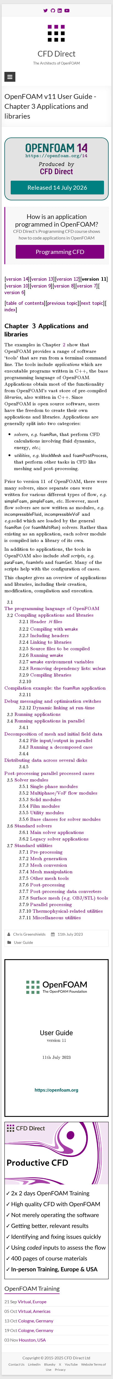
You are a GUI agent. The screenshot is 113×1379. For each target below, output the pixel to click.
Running (46, 655)
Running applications (38, 714)
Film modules (45, 806)
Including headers (49, 635)
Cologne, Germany (35, 1320)
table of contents (25, 302)
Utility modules (47, 812)
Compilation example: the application (55, 687)
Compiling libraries (50, 674)
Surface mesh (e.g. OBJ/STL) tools (69, 897)
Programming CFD (60, 251)
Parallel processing (51, 904)
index (10, 309)
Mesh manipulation (51, 871)
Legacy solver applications (59, 838)
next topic (92, 302)
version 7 (86, 285)
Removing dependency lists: (68, 668)
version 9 (41, 285)
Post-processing (47, 884)
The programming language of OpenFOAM (51, 608)
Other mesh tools (49, 878)
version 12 (67, 278)
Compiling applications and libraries (54, 614)
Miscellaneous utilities (57, 917)
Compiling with (54, 628)
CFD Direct (56, 53)
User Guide (23, 942)
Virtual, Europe (32, 1301)
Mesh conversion (48, 865)
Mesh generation (48, 858)
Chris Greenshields (29, 934)
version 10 (17, 285)
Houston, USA (32, 1339)
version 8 (64, 285)
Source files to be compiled (60, 648)
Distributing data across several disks (45, 760)
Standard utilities (33, 845)
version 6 (14, 292)
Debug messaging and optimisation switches (52, 701)
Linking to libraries (51, 642)
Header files (46, 621)
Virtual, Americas (34, 1311)
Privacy (60, 1370)
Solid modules (45, 799)
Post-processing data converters (65, 891)
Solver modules (31, 779)
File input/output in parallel (61, 740)
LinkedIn (34, 1364)
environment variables (62, 661)
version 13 (42, 278)
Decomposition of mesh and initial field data (53, 733)
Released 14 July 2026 (57, 187)
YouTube (71, 1364)
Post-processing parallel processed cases (49, 773)
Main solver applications (57, 832)
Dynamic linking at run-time (64, 707)
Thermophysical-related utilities (68, 910)
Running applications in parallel (49, 720)
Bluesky (49, 1364)
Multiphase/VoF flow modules (63, 792)
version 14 (17, 278)
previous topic (62, 302)
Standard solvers (33, 825)
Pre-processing (46, 851)
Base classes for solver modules (65, 819)
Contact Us (16, 1364)
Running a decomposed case (61, 746)
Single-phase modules (54, 786)
